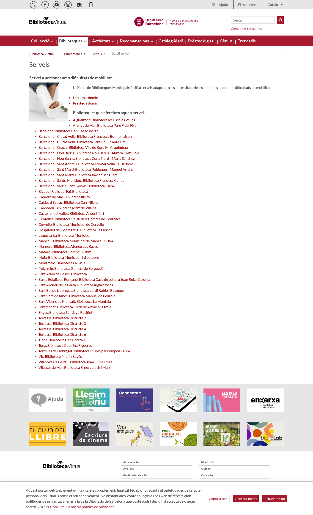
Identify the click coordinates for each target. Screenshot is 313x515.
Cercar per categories (246, 28)
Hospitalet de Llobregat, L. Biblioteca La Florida (75, 230)
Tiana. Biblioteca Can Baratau (61, 340)
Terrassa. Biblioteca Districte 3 (62, 323)
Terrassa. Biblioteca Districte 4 (62, 329)
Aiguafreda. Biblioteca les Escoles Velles (104, 120)
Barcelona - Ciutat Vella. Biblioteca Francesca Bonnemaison (85, 136)
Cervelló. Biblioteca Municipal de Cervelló (71, 224)
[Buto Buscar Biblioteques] (280, 20)
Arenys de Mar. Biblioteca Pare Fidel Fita (104, 125)
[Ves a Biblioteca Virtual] (166, 21)
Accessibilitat (131, 462)
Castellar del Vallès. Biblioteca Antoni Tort (71, 213)
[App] (91, 4)
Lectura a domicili (86, 97)
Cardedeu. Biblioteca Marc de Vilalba (67, 208)
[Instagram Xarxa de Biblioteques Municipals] (68, 4)
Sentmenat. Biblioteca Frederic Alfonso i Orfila (74, 307)
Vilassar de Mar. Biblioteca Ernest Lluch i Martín (75, 367)
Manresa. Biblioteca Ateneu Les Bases (68, 246)
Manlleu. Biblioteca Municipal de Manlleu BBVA (76, 241)
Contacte (207, 475)
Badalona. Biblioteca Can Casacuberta (68, 131)
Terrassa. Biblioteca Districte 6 (62, 334)
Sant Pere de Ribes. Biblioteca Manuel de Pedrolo (76, 296)
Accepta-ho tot (246, 499)
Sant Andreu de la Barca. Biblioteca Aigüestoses (75, 285)
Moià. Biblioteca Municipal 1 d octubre (68, 257)
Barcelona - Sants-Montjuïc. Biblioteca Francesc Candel (81, 180)
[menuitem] (40, 40)
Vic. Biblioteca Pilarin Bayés (60, 356)
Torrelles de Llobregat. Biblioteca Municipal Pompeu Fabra (84, 351)
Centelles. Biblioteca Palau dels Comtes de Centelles (79, 219)
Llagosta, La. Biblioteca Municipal (64, 235)
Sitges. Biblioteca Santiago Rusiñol (65, 312)
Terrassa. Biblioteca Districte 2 (62, 318)
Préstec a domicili (86, 103)
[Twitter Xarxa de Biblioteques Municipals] (34, 4)
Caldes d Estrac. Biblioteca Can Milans (68, 202)
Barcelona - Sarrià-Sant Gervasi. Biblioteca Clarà (76, 186)
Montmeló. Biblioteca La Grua (61, 263)
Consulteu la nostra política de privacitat (82, 506)
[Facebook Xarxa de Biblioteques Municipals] (45, 4)
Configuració (218, 499)
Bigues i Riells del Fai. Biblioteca (63, 191)
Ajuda (223, 4)
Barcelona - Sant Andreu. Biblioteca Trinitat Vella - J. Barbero (85, 164)
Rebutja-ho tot (274, 499)
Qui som (206, 468)
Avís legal (128, 468)
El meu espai (248, 4)
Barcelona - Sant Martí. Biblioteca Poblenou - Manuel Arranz (85, 169)
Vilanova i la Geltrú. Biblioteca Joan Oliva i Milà (75, 362)
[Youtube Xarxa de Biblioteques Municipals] (57, 4)
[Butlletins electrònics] (80, 4)
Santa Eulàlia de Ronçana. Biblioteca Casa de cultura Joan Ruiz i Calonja (94, 279)
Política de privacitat (135, 475)
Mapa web (207, 462)
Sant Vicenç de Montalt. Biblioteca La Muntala (74, 301)
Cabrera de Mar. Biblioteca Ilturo (64, 197)
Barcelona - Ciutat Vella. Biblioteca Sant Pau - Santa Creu (83, 142)
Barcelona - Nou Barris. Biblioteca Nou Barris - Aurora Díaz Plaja (88, 153)
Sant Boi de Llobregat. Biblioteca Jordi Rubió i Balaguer (81, 290)
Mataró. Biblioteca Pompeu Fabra (64, 252)
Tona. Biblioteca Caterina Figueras (65, 345)
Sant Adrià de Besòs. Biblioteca (62, 274)
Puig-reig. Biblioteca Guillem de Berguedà (71, 268)
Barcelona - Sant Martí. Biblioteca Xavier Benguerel (78, 175)
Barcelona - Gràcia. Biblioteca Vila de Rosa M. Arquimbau (83, 147)
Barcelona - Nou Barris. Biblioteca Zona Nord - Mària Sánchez (86, 158)
